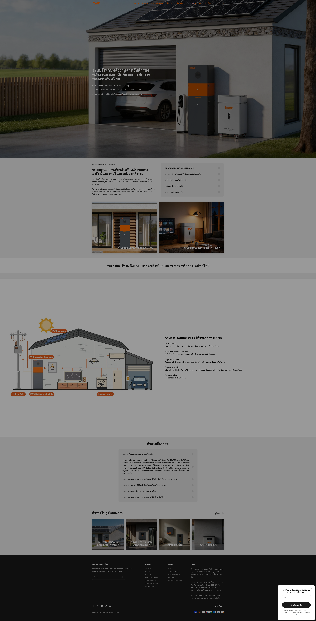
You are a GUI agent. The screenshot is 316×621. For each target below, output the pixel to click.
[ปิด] (311, 589)
